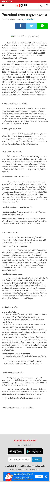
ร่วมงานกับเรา (36, 459)
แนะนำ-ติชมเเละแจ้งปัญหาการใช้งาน (19, 459)
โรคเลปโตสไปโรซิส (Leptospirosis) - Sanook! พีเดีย (23, 6)
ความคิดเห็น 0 (29, 19)
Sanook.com (7, 1)
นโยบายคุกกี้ (30, 478)
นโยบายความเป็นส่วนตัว (19, 478)
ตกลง (39, 476)
